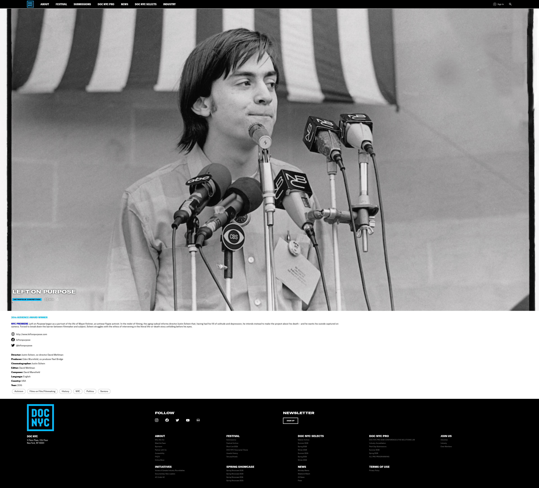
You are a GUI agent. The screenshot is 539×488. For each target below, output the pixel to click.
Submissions (231, 440)
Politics (90, 391)
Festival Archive (232, 443)
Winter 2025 (302, 460)
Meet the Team (160, 443)
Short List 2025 (232, 447)
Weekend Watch (304, 474)
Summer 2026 (303, 443)
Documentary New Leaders (165, 474)
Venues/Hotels (231, 457)
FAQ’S (157, 457)
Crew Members (446, 447)
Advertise (444, 440)
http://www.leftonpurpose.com (31, 334)
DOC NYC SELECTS (146, 4)
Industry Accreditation (377, 443)
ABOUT (44, 4)
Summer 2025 (303, 453)
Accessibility (159, 453)
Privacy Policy (374, 470)
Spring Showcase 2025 (234, 474)
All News (301, 477)
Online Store (159, 460)
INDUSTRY (169, 4)
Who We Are (159, 440)
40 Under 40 (160, 477)
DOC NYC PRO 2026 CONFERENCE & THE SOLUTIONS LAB (392, 440)
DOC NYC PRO (106, 4)
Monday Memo (303, 470)
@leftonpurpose (24, 345)
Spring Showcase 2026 (234, 470)
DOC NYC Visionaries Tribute (237, 450)
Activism (18, 391)
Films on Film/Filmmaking (42, 391)
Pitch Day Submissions (377, 447)
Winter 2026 (302, 450)
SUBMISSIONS (82, 4)
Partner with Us (160, 450)
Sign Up (290, 421)
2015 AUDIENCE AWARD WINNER (29, 317)
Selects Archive (303, 440)
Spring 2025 (302, 457)
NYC (78, 391)
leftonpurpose (23, 340)
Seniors (104, 391)
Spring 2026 (302, 447)
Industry (444, 443)
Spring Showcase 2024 (234, 477)
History (65, 391)
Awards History (232, 453)
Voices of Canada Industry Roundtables (170, 470)
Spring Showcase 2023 (234, 481)
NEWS (124, 4)
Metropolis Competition (26, 299)
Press (300, 481)
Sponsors (158, 447)
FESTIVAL (61, 4)
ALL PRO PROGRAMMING (379, 457)
